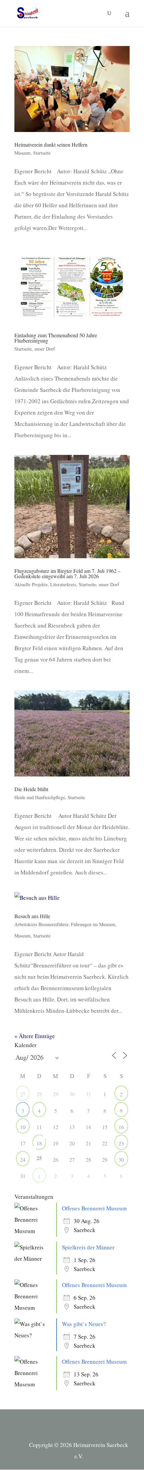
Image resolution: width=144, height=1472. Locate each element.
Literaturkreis (63, 584)
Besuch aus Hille (32, 915)
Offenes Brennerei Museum (94, 1208)
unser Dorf (44, 349)
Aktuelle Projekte (31, 584)
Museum (22, 153)
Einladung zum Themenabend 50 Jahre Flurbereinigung (55, 338)
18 (39, 1143)
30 (121, 1159)
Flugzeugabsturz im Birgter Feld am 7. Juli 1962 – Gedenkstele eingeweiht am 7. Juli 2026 (67, 573)
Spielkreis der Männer (88, 1247)
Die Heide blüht (31, 788)
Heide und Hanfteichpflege (39, 797)
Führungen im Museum (93, 924)
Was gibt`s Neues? (84, 1324)
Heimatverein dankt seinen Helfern (50, 144)
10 (22, 1126)
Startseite (42, 153)
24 (22, 1159)
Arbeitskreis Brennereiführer (41, 924)
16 (121, 1126)
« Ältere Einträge (34, 1036)
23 (121, 1143)
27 (22, 1094)
